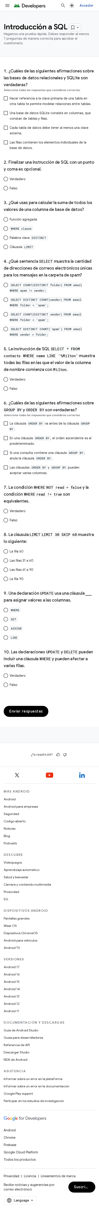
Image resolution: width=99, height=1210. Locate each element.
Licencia (30, 1176)
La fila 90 (16, 579)
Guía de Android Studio (21, 1030)
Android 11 (11, 1011)
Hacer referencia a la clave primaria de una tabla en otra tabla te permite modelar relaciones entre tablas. (50, 101)
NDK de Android (15, 1060)
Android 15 (12, 982)
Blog (7, 836)
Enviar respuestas (26, 711)
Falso (13, 188)
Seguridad (11, 814)
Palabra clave (28, 238)
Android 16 (12, 974)
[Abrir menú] (7, 5)
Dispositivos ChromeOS (21, 933)
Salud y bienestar (16, 877)
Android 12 (12, 1004)
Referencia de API (17, 1045)
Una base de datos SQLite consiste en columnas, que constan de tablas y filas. (50, 116)
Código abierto (15, 821)
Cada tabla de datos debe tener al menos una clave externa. (49, 130)
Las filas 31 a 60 (21, 560)
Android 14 (12, 989)
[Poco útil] (64, 754)
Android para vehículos (20, 940)
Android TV (12, 948)
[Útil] (58, 754)
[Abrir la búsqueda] (63, 5)
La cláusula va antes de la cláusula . (50, 426)
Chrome (9, 1137)
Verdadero (18, 179)
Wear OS (10, 926)
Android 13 (11, 996)
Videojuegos (13, 862)
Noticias (9, 828)
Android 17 (12, 967)
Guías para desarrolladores (23, 1038)
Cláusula (21, 247)
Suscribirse (84, 1187)
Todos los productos (20, 1160)
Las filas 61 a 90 (21, 570)
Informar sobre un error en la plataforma (33, 1079)
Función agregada (23, 219)
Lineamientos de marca (58, 1176)
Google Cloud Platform (21, 1152)
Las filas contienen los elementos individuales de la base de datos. (48, 145)
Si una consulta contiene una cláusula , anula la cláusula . (47, 455)
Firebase (10, 1145)
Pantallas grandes (16, 918)
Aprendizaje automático (21, 870)
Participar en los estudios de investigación (34, 1101)
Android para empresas (21, 806)
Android (10, 799)
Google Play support (18, 1093)
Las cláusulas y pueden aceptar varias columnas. (44, 470)
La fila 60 (16, 551)
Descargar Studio (16, 1052)
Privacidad (11, 892)
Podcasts (10, 843)
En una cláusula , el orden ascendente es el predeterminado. (50, 441)
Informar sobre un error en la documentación (36, 1086)
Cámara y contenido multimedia (27, 884)
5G (6, 899)
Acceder (86, 5)
